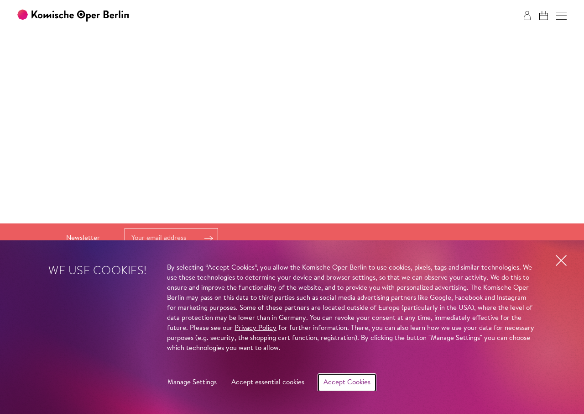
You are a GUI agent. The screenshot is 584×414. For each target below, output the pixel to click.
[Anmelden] (527, 15)
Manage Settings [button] (192, 382)
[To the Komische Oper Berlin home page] (73, 16)
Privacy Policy (255, 328)
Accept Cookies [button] (346, 382)
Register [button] (208, 238)
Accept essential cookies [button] (267, 382)
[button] (561, 16)
